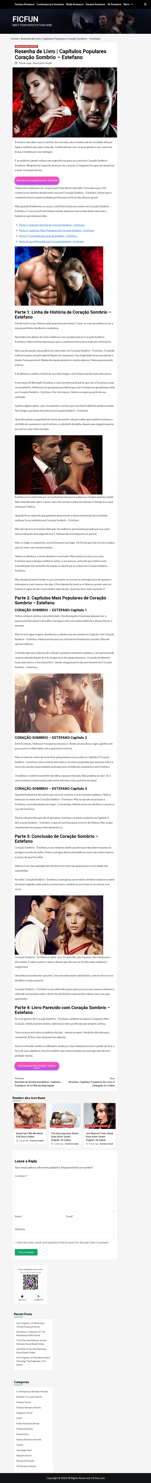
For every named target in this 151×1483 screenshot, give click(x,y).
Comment (21, 1176)
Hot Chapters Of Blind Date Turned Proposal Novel (30, 1325)
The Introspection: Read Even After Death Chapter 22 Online (64, 1137)
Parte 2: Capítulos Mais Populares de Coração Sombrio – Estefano (56, 230)
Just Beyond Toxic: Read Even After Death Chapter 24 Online (99, 1137)
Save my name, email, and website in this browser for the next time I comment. (63, 1242)
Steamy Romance (95, 4)
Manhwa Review (24, 1428)
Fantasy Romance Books (28, 1407)
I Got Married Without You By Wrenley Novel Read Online (31, 1342)
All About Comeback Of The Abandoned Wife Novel (30, 1333)
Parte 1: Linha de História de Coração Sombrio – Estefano (51, 225)
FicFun (25, 19)
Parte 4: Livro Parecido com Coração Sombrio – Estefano (51, 241)
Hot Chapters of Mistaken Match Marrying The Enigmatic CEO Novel (33, 1361)
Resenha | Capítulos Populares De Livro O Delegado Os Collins (91, 1082)
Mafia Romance (74, 4)
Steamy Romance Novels (26, 46)
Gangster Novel (24, 1412)
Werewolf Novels (25, 1460)
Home (14, 38)
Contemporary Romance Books (32, 1391)
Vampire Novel (23, 1455)
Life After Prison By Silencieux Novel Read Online (31, 1350)
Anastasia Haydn (42, 63)
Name (19, 1216)
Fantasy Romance (25, 4)
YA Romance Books (26, 1466)
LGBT (19, 1418)
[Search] (145, 4)
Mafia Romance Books (27, 1423)
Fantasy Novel (23, 1402)
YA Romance (114, 4)
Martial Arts (22, 1434)
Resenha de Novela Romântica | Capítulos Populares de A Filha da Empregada (38, 1082)
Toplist (19, 1444)
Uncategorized (23, 1450)
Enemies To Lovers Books (29, 1396)
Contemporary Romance (50, 4)
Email (70, 1216)
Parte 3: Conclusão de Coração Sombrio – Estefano (48, 235)
